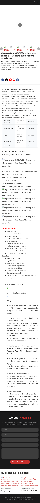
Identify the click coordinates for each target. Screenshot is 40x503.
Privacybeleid (29, 499)
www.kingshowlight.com (13, 499)
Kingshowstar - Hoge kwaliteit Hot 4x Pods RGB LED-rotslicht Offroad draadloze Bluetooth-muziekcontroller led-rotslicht (29, 490)
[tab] (20, 86)
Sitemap (22, 499)
